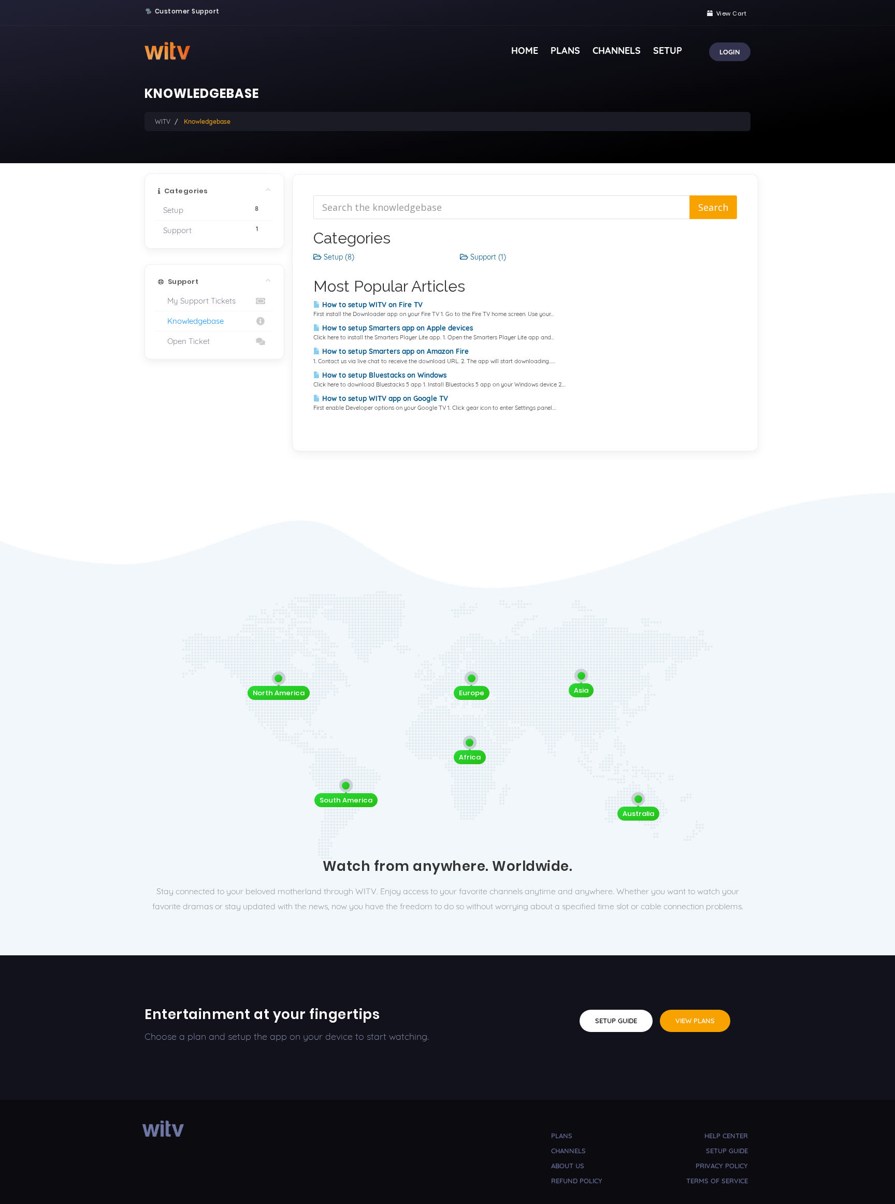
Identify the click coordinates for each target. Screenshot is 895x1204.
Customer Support (187, 11)
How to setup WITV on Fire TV (371, 304)
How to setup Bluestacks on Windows (383, 375)
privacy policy (722, 1166)
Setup (667, 50)
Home (524, 50)
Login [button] (729, 52)
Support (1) (487, 257)
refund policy (576, 1181)
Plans (565, 50)
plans (561, 1135)
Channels (617, 50)
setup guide (727, 1150)
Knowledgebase (193, 321)
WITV (162, 121)
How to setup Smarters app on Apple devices (396, 328)
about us (567, 1166)
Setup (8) (338, 257)
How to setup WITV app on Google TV (384, 398)
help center (726, 1135)
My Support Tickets (199, 301)
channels (568, 1150)
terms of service (717, 1181)
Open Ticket (186, 341)
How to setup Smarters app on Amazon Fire (394, 351)
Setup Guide (616, 1020)
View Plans (695, 1020)
